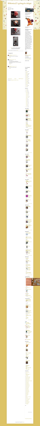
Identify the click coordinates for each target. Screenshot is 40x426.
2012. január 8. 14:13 (14, 66)
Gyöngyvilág (27, 390)
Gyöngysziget (27, 386)
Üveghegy (27, 403)
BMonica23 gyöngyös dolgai (19, 3)
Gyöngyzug (27, 356)
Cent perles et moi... (28, 342)
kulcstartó (27, 80)
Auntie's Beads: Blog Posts (28, 368)
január (26, 105)
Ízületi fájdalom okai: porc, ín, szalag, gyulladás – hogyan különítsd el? (29, 126)
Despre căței (27, 258)
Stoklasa (27, 397)
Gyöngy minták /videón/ (28, 361)
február (27, 104)
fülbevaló (27, 73)
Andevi (27, 373)
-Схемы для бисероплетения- (28, 330)
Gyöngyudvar (27, 389)
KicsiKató (27, 194)
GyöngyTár (27, 388)
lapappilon (27, 164)
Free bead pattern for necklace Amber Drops (28, 323)
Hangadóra (27, 393)
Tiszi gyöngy (27, 399)
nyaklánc (27, 82)
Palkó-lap (27, 309)
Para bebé (29, 233)
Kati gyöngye (27, 190)
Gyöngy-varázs (27, 379)
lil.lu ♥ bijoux (27, 260)
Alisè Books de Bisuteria (27, 365)
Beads (26, 348)
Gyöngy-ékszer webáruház (29, 380)
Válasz (10, 57)
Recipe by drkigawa (29, 226)
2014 (26, 89)
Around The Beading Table (28, 237)
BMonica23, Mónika (28, 55)
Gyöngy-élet (27, 381)
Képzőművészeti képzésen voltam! (30, 166)
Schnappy (10, 55)
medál (26, 81)
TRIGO (29, 211)
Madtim (10, 66)
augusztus (27, 97)
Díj (26, 72)
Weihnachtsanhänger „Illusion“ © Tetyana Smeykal (30, 221)
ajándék (27, 71)
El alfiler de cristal (28, 232)
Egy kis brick (29, 174)
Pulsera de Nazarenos (28, 265)
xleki (26, 148)
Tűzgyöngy (27, 400)
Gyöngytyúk (27, 387)
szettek (27, 85)
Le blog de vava (28, 287)
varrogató (27, 317)
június (26, 99)
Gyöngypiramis (28, 384)
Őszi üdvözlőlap (29, 306)
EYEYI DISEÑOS (28, 264)
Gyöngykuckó (27, 383)
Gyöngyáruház (27, 391)
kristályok (27, 394)
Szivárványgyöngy (28, 398)
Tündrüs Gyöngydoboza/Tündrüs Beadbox (29, 181)
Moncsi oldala (27, 369)
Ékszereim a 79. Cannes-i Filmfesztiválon (30, 120)
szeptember (27, 96)
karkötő (27, 76)
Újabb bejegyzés (10, 78)
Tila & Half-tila (30, 241)
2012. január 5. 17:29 (13, 59)
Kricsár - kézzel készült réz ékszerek (29, 169)
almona (27, 122)
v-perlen (27, 245)
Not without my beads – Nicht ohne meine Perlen (29, 250)
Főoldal (15, 78)
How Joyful (27, 293)
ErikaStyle (27, 199)
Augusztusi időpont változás (29, 115)
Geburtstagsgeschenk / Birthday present (30, 252)
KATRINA (29, 206)
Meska (26, 395)
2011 (26, 106)
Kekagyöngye (27, 109)
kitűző (26, 77)
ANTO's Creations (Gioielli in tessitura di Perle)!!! (28, 225)
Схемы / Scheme (28, 335)
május (26, 100)
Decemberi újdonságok (29, 140)
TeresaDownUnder (28, 277)
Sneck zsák (29, 199)
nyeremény (27, 83)
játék (26, 75)
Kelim (29, 182)
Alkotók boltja (27, 372)
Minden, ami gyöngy (28, 396)
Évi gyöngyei (27, 155)
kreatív (27, 79)
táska (26, 86)
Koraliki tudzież (28, 267)
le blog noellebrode (28, 295)
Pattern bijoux (27, 325)
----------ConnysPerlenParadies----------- (29, 220)
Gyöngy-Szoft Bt (28, 377)
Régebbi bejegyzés (21, 78)
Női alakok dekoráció (29, 191)
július (26, 98)
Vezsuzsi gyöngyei (28, 139)
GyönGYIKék (27, 344)
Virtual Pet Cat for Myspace (28, 418)
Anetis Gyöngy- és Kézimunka (28, 374)
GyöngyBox (27, 382)
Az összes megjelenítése (30, 152)
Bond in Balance (29, 156)
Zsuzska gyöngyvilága (28, 173)
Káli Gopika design (28, 118)
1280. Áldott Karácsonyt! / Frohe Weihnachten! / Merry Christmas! (29, 312)
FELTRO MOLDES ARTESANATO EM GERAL (28, 300)
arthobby (27, 375)
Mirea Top (29, 110)
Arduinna (27, 124)
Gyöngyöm (27, 392)
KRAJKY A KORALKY (27, 241)
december (27, 92)
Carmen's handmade (28, 272)
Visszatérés (27, 315)
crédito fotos (29, 301)
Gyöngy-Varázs (27, 378)
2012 (26, 91)
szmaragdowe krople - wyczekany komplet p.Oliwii (28, 269)
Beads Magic (27, 322)
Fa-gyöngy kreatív (28, 376)
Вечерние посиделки (28, 289)
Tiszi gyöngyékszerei (28, 135)
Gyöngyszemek (27, 385)
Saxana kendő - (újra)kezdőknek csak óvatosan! (30, 196)
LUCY (26, 210)
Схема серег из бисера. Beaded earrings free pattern (30, 332)
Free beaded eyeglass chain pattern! (29, 238)
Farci (11, 47)
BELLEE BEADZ (28, 206)
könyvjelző (27, 78)
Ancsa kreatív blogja (28, 315)
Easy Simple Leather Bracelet (29, 327)
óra (26, 84)
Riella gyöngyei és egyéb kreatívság (28, 160)
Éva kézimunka (28, 401)
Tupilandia (27, 354)
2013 (26, 90)
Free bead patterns (28, 339)
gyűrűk (27, 74)
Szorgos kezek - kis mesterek (28, 305)
